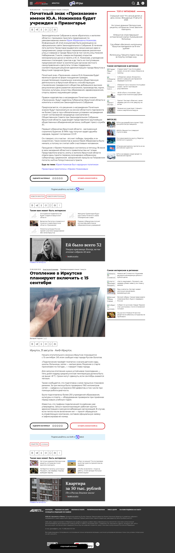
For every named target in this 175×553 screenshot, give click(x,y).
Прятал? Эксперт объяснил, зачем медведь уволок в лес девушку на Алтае (130, 102)
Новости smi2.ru (38, 262)
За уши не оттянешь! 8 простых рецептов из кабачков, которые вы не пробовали (131, 314)
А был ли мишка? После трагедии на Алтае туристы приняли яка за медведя (90, 463)
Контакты (48, 509)
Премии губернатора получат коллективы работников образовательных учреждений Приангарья (89, 224)
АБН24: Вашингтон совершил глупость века (128, 131)
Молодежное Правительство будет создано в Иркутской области (51, 215)
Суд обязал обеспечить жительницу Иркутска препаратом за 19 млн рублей (126, 46)
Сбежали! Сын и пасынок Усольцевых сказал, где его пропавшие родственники (131, 86)
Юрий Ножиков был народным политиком (77, 164)
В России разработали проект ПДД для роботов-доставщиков (130, 123)
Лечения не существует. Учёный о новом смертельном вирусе (129, 109)
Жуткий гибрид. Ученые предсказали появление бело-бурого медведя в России (131, 299)
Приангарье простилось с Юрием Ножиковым (65, 169)
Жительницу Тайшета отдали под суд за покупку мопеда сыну (126, 56)
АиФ (45, 338)
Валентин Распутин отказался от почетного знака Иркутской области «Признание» (52, 223)
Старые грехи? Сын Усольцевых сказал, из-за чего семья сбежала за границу (130, 71)
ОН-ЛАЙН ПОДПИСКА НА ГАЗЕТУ (130, 509)
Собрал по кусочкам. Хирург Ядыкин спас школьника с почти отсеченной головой (131, 307)
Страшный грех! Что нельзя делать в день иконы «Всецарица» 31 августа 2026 (126, 18)
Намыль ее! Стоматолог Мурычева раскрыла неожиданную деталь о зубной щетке (130, 275)
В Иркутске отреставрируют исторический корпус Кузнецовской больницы (126, 37)
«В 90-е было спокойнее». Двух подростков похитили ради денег (129, 93)
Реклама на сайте (62, 509)
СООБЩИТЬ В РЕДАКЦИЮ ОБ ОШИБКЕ (58, 512)
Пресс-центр (112, 509)
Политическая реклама (96, 509)
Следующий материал (68, 546)
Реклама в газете (77, 509)
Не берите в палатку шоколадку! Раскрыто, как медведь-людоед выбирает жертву (52, 471)
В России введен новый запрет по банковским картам (129, 155)
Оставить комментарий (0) (87, 178)
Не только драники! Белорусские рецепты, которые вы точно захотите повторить (126, 27)
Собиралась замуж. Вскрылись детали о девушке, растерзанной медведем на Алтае (129, 79)
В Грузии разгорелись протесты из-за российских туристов (131, 147)
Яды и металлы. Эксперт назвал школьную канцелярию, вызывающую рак (129, 291)
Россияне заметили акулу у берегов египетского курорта (130, 139)
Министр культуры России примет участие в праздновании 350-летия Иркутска (52, 231)
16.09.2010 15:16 (35, 10)
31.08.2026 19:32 (35, 269)
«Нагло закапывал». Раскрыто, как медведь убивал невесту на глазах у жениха (130, 283)
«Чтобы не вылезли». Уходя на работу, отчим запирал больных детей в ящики (90, 471)
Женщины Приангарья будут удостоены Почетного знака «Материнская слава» (88, 215)
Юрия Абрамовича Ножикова (81, 40)
